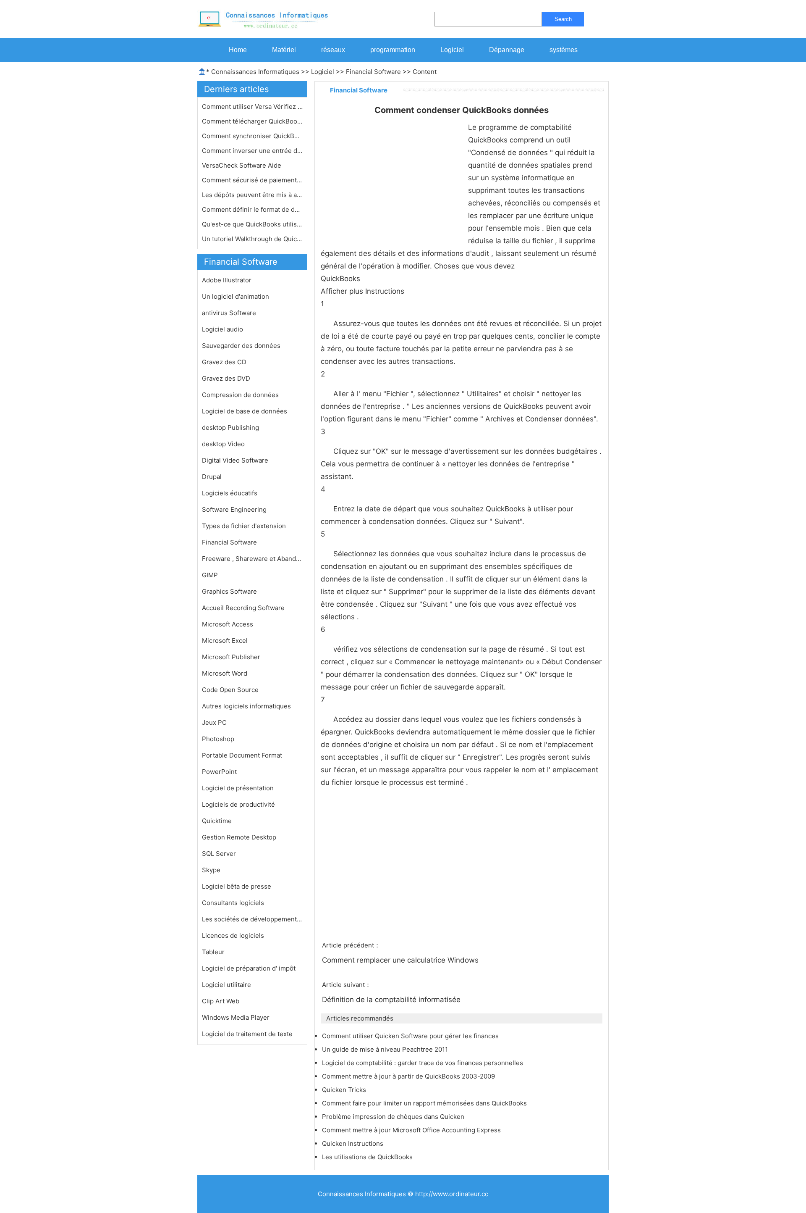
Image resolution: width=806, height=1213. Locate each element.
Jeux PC (214, 722)
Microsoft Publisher (231, 657)
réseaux (333, 49)
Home (238, 49)
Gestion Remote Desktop (239, 837)
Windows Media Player (236, 1017)
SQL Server (219, 854)
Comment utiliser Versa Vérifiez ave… (252, 107)
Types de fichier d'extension (244, 526)
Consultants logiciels (233, 903)
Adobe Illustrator (226, 280)
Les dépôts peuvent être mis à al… (252, 195)
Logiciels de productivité (238, 804)
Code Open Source (230, 690)
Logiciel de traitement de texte (247, 1034)
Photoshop (218, 739)
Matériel (284, 49)
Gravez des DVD (226, 378)
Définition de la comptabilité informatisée (392, 999)
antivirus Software (229, 313)
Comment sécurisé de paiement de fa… (252, 180)
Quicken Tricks (345, 1090)
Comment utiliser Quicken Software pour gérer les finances (411, 1036)
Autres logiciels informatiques (246, 706)
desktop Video (223, 444)
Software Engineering (234, 509)
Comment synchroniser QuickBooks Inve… (252, 136)
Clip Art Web (220, 1001)
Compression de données (240, 395)
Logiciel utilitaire (226, 985)
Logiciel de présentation (238, 788)
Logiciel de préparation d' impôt (249, 968)
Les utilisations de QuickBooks (368, 1157)
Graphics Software (229, 591)
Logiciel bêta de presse (236, 886)
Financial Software (373, 72)
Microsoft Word (224, 673)
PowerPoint (219, 772)
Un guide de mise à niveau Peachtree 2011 (386, 1049)
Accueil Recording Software (243, 608)
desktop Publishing (230, 428)
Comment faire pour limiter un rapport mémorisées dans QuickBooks (425, 1103)
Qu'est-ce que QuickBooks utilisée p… (252, 224)
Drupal (212, 477)
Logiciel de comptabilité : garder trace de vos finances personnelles (423, 1063)
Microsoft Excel (225, 641)
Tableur (213, 952)
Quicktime (217, 821)
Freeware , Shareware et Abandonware (252, 559)
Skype (211, 870)
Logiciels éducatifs (229, 493)
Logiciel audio (222, 329)
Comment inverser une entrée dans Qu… (252, 151)
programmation (392, 49)
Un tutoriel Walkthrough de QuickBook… (252, 239)
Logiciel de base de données (244, 411)
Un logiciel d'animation (235, 296)
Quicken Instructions (353, 1143)
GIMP (210, 575)
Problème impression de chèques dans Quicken (394, 1117)
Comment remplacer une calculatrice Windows (401, 960)
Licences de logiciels (233, 935)
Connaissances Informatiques (255, 72)
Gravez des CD (224, 362)
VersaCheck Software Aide (242, 165)
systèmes (564, 49)
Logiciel (452, 49)
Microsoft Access (227, 624)
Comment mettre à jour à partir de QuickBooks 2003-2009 (409, 1076)
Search (563, 19)
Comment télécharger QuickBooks (252, 121)
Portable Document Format (242, 755)
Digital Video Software (235, 460)
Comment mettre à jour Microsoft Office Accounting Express (412, 1130)
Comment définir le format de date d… (252, 209)
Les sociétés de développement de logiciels (252, 919)
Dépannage (506, 49)
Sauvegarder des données (241, 346)
